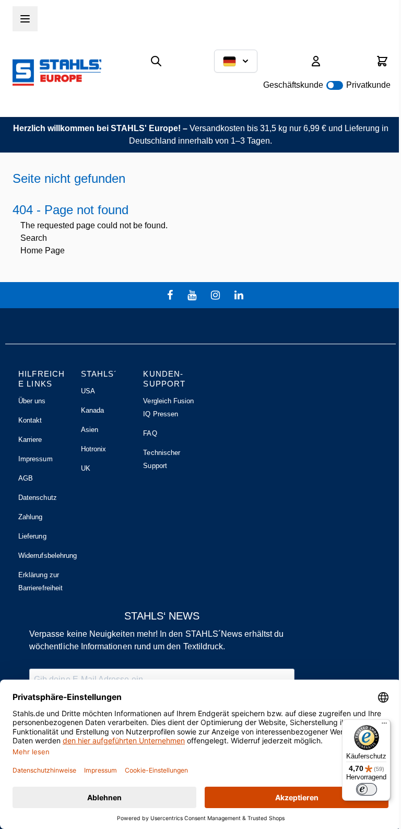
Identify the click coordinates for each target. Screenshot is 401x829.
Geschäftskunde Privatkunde (327, 84)
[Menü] (384, 725)
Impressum (35, 459)
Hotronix (94, 449)
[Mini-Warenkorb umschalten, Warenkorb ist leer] (382, 61)
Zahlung (30, 517)
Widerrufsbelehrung (47, 555)
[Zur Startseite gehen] (57, 72)
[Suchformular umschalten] (156, 61)
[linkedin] (240, 295)
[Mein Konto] (316, 61)
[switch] (366, 789)
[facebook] (171, 295)
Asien (89, 430)
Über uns (32, 401)
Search (33, 237)
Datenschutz (37, 497)
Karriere (30, 439)
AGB (25, 478)
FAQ (150, 433)
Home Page (42, 250)
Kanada (92, 410)
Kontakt (30, 420)
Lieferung (32, 536)
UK (85, 468)
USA (88, 391)
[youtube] (193, 295)
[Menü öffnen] (25, 18)
